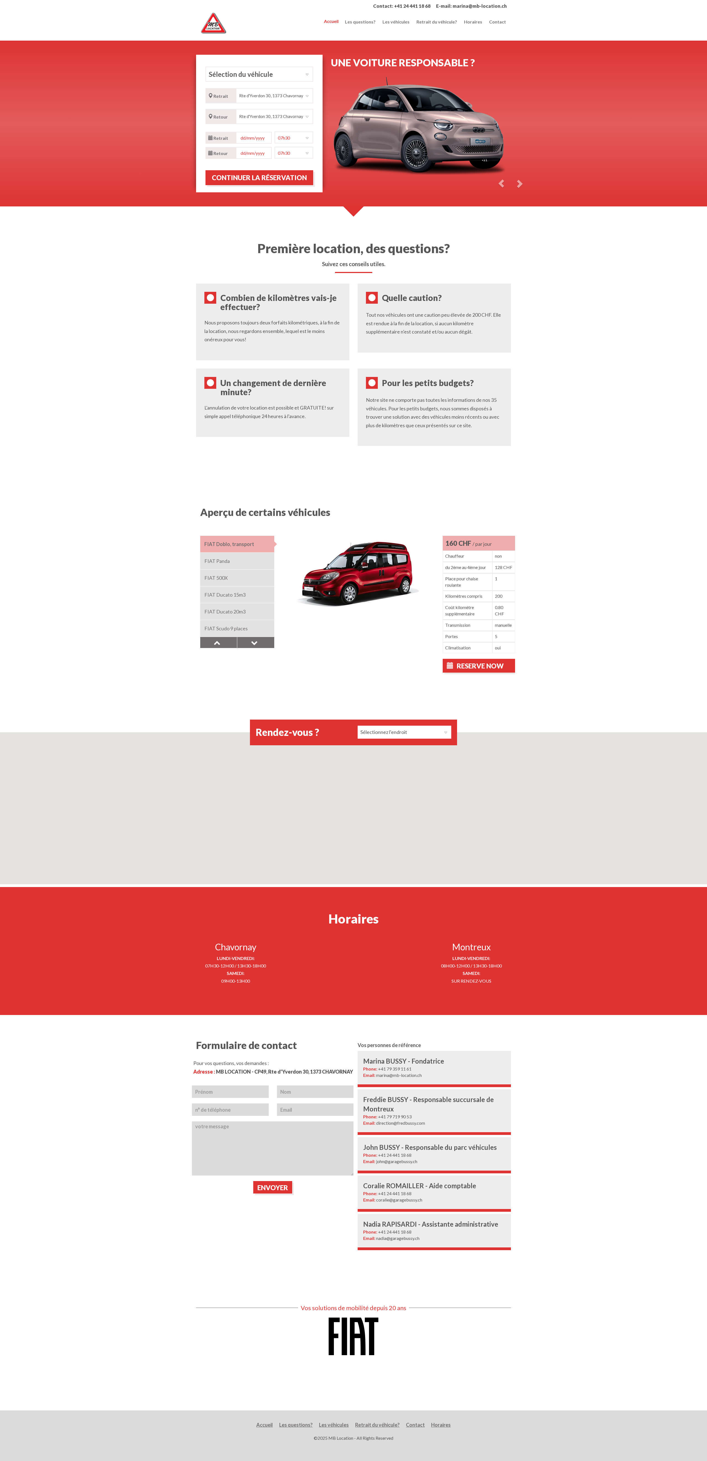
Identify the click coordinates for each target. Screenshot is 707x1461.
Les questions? (360, 21)
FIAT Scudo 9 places (226, 628)
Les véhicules (396, 21)
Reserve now (479, 666)
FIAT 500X (216, 578)
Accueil (331, 21)
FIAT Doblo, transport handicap (229, 546)
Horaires (473, 21)
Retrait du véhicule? (436, 21)
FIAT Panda (217, 561)
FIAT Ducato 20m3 (225, 611)
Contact (497, 21)
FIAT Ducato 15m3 (225, 595)
